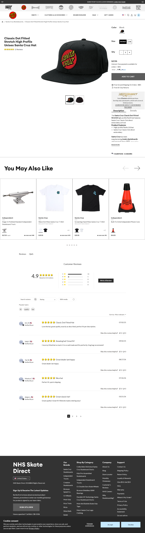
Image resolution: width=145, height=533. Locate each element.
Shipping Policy (122, 471)
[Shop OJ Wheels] (71, 7)
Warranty (120, 490)
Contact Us (121, 467)
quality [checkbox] (26, 309)
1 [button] (68, 416)
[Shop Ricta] (103, 7)
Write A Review (106, 280)
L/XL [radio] (129, 42)
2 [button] (72, 416)
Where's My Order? (124, 497)
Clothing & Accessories (54, 15)
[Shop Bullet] (126, 7)
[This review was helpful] (120, 333)
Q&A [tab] (31, 254)
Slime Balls (67, 511)
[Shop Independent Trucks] (35, 7)
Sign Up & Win (26, 507)
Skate (34, 15)
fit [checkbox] (20, 309)
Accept (110, 525)
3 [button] (76, 416)
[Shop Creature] (49, 7)
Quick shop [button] (18, 211)
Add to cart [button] (127, 211)
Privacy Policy (34, 528)
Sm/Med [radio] (123, 42)
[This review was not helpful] (124, 333)
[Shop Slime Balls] (114, 7)
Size (113, 41)
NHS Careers (107, 491)
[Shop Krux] (91, 7)
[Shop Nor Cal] (138, 7)
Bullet (65, 515)
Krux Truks (67, 503)
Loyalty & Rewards (124, 478)
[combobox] (47, 299)
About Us (105, 467)
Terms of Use (122, 501)
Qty (113, 52)
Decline (131, 525)
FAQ (119, 486)
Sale (94, 15)
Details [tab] (133, 110)
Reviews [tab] (22, 254)
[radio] (122, 31)
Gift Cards (109, 15)
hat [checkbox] (33, 309)
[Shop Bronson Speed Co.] (61, 7)
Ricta (65, 507)
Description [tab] (118, 110)
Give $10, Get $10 (124, 482)
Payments (120, 494)
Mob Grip (67, 499)
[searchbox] (26, 299)
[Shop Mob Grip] (81, 7)
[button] (128, 15)
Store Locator (107, 474)
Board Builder (79, 15)
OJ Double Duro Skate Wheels (88, 486)
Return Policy (122, 474)
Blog (104, 471)
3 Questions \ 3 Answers (123, 154)
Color (114, 27)
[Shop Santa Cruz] (23, 7)
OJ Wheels (67, 496)
